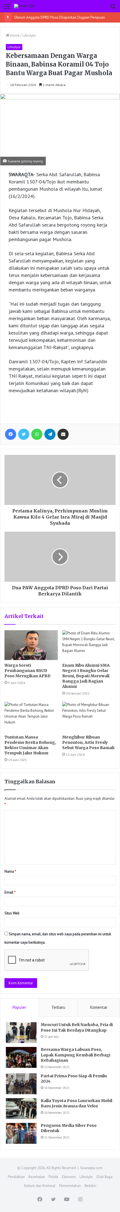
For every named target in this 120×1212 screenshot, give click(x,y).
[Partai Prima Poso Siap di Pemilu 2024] (21, 1083)
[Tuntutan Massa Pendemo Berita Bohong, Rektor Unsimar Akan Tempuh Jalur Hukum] (31, 717)
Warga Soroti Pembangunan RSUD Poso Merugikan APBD (27, 670)
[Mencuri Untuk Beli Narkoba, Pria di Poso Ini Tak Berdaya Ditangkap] (21, 1032)
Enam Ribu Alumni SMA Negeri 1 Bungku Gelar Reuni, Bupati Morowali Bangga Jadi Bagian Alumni (86, 676)
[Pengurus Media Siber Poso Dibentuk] (21, 1133)
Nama (10, 871)
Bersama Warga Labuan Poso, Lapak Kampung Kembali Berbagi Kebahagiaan (75, 1055)
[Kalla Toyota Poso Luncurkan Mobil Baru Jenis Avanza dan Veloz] (21, 1108)
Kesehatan (36, 1176)
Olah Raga (104, 1176)
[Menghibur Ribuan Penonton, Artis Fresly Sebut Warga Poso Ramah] (89, 717)
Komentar (98, 1007)
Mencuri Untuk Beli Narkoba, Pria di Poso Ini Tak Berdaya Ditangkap (77, 1027)
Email (10, 892)
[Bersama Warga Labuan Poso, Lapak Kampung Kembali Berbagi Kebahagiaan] (21, 1057)
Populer (19, 1007)
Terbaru (58, 1007)
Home (14, 35)
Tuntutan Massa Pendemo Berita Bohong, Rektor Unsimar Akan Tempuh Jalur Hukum (30, 745)
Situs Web (12, 913)
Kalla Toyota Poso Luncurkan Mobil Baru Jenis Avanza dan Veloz (76, 1103)
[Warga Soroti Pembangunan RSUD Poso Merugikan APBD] (31, 645)
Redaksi (90, 1185)
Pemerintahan (70, 1185)
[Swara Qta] (24, 6)
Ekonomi (69, 1176)
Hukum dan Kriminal (40, 1185)
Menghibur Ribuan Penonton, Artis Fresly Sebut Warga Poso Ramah (88, 742)
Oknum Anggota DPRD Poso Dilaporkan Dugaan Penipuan (59, 17)
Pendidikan (16, 1176)
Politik (53, 1176)
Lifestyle (29, 35)
